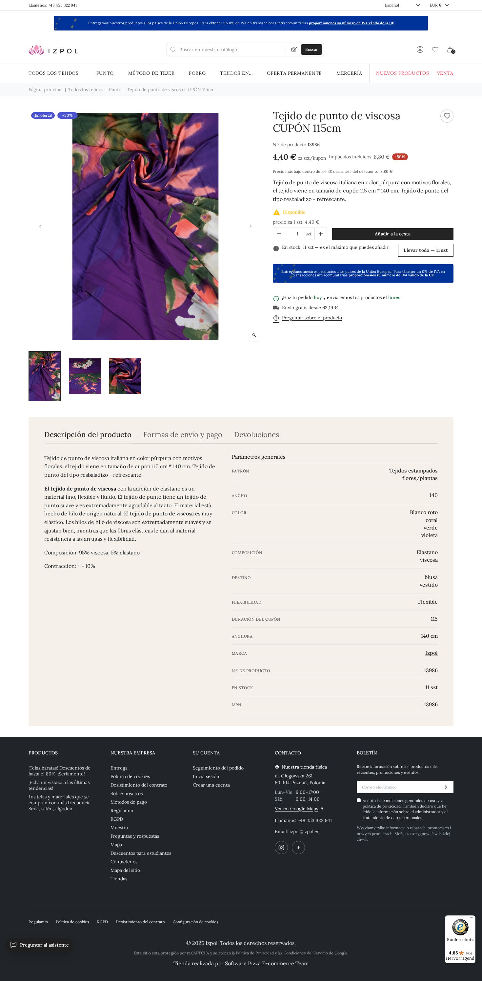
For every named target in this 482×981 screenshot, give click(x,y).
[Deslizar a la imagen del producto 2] (85, 376)
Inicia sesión (206, 776)
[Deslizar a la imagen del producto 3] (125, 376)
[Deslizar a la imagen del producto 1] (45, 376)
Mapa (116, 845)
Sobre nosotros (126, 793)
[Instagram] (281, 847)
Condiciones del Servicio (306, 953)
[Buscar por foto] (294, 49)
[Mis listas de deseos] (435, 49)
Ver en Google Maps (296, 808)
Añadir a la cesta (393, 234)
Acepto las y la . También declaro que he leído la (405, 809)
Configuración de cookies (195, 921)
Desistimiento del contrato (138, 785)
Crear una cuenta (211, 785)
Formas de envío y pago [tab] (182, 434)
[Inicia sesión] (420, 49)
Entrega (119, 768)
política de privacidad (382, 806)
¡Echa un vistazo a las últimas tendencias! (59, 785)
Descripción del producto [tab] (87, 434)
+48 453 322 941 (315, 820)
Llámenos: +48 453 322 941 (53, 5)
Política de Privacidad (255, 953)
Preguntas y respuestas (134, 836)
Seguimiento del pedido (218, 768)
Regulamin (121, 810)
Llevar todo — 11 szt (426, 250)
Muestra (119, 828)
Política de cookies (130, 776)
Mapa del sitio (125, 870)
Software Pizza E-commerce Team (267, 963)
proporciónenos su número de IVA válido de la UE (351, 23)
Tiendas (118, 879)
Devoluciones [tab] (256, 434)
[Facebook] (298, 847)
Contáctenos (123, 862)
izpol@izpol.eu (305, 831)
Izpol (431, 653)
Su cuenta (206, 753)
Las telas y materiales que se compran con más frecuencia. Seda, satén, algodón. (60, 802)
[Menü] (471, 919)
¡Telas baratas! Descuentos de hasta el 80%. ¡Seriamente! (59, 771)
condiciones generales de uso (410, 800)
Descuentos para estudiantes (140, 853)
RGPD (116, 819)
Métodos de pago (128, 802)
